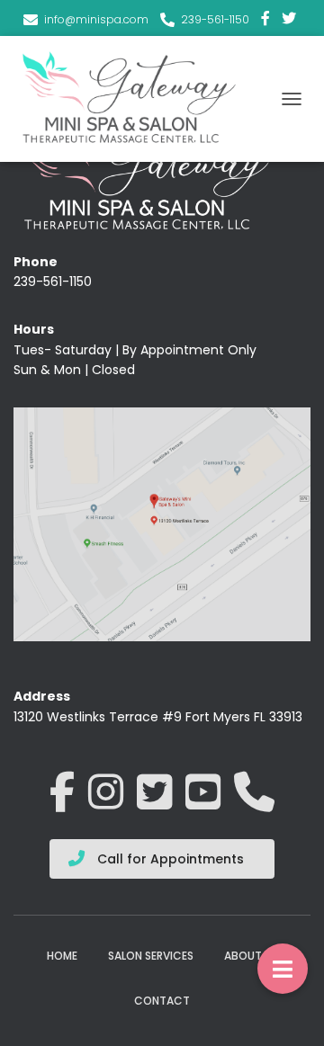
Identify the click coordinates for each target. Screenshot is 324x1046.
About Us (251, 955)
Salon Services (151, 955)
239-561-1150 (215, 19)
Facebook (265, 20)
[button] (282, 968)
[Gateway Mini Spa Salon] (138, 99)
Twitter (289, 20)
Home (62, 955)
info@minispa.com (96, 19)
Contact (162, 1000)
